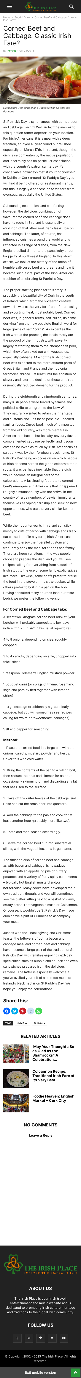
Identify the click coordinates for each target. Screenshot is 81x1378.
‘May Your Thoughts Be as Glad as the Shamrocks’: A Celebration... (53, 1053)
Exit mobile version (40, 1372)
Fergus (12, 50)
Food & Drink (22, 17)
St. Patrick (39, 1023)
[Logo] (40, 1275)
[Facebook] (17, 1338)
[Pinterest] (40, 1338)
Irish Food (22, 1023)
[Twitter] (52, 1338)
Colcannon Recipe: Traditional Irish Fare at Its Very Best (53, 1075)
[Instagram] (29, 1338)
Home (6, 17)
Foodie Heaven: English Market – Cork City (53, 1098)
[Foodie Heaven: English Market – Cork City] (16, 1103)
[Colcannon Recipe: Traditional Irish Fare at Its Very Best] (16, 1079)
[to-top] (75, 1371)
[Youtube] (64, 1338)
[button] (9, 6)
